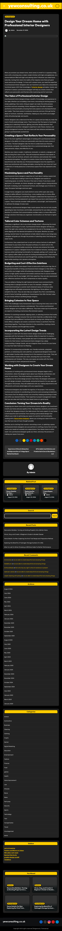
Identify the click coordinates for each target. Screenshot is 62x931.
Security (7, 806)
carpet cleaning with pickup (12, 576)
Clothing (7, 733)
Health (6, 776)
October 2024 (8, 682)
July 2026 (7, 593)
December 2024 (9, 674)
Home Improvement (10, 780)
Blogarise (36, 928)
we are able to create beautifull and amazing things (29, 560)
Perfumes (7, 801)
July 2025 (7, 644)
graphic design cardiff (11, 857)
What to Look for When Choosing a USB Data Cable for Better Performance (27, 547)
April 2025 (7, 657)
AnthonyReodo (8, 568)
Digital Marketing (9, 746)
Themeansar (44, 928)
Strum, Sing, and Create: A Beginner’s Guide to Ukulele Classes (23, 534)
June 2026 (7, 597)
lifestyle (6, 789)
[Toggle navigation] (4, 6)
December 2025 (9, 623)
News (6, 797)
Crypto (6, 738)
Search (31, 511)
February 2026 (8, 614)
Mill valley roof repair (11, 853)
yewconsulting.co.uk (30, 5)
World (6, 835)
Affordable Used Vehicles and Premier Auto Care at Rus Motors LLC (44, 451)
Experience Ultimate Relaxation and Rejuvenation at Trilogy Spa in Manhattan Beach (18, 451)
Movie (6, 793)
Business (7, 725)
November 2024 (9, 678)
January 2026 (8, 619)
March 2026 (8, 610)
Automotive (8, 721)
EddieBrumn (8, 564)
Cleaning (7, 729)
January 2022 (8, 695)
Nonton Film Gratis (10, 855)
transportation (8, 823)
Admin (13, 30)
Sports (6, 810)
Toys (5, 818)
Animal (6, 716)
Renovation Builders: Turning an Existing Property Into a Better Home (26, 530)
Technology (7, 814)
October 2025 (8, 631)
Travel (6, 827)
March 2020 (8, 699)
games (6, 772)
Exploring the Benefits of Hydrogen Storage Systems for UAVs (23, 543)
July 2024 (7, 691)
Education (7, 750)
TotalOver (7, 859)
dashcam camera (9, 572)
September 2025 (9, 636)
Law (5, 784)
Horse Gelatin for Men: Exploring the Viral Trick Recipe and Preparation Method (28, 538)
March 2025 (8, 661)
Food (5, 767)
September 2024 (9, 686)
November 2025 (9, 627)
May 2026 (7, 602)
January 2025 (8, 670)
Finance (6, 763)
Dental (6, 742)
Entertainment (8, 755)
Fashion (6, 759)
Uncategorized (9, 16)
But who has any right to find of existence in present (32, 568)
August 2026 (8, 589)
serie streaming (9, 848)
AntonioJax (7, 560)
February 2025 (8, 665)
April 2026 (7, 606)
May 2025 (7, 653)
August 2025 (8, 640)
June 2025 (7, 648)
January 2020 (8, 703)
